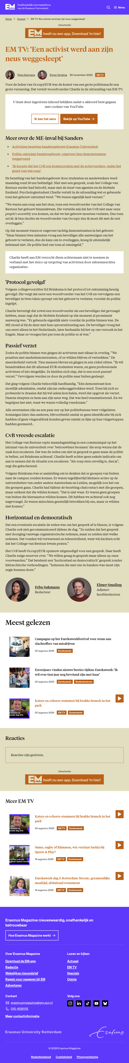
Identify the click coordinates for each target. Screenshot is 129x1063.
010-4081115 (19, 1008)
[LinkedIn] (79, 1003)
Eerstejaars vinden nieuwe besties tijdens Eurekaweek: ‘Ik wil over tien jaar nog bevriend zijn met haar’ (76, 672)
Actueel (21, 19)
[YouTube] (96, 1003)
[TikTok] (88, 1003)
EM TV (100, 75)
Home (8, 19)
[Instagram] (70, 1003)
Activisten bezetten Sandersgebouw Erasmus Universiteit (55, 147)
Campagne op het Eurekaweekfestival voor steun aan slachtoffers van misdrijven (73, 641)
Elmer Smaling (58, 75)
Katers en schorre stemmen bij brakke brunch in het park (72, 703)
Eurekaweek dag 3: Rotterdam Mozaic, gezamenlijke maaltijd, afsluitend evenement (72, 880)
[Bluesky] (105, 1003)
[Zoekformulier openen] (108, 7)
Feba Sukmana (26, 75)
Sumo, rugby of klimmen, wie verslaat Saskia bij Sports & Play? (69, 849)
